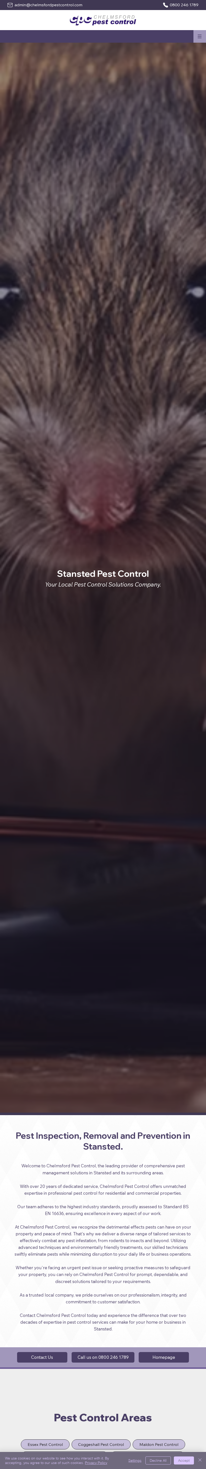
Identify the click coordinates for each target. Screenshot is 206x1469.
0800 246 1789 (184, 4)
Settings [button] (134, 1460)
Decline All (158, 1460)
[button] (199, 36)
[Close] (200, 1460)
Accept (184, 1460)
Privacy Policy (96, 1462)
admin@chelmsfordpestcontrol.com (48, 4)
